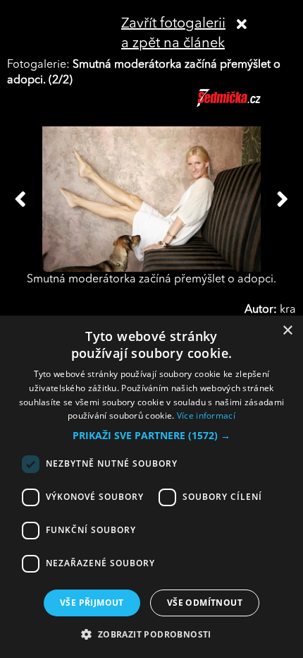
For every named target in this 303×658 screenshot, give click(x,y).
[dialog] (151, 487)
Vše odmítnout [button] (204, 603)
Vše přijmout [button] (92, 603)
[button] (151, 436)
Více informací (206, 415)
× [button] (287, 330)
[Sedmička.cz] (246, 104)
